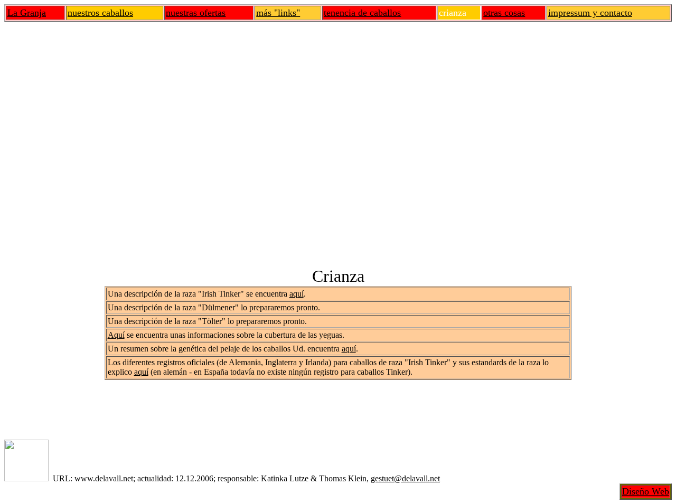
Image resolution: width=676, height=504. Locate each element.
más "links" (278, 12)
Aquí (116, 334)
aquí (296, 293)
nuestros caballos (100, 12)
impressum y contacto (590, 12)
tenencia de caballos (362, 12)
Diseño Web (645, 491)
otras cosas (504, 12)
